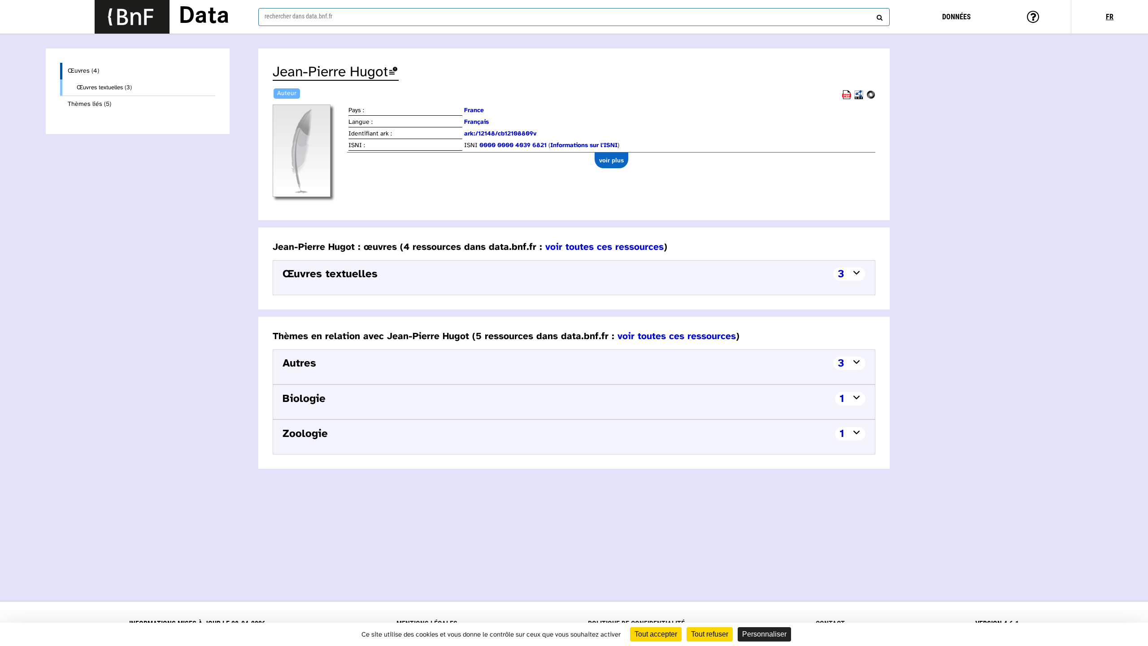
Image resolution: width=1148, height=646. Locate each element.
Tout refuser (709, 634)
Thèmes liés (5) (89, 104)
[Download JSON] (870, 97)
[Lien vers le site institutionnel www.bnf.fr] (132, 17)
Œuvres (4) (83, 71)
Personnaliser (764, 634)
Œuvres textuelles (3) (104, 87)
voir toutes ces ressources (604, 247)
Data (204, 16)
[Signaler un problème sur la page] (393, 72)
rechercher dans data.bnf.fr (298, 16)
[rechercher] (878, 15)
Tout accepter (656, 634)
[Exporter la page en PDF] (846, 97)
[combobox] (574, 17)
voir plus (611, 160)
